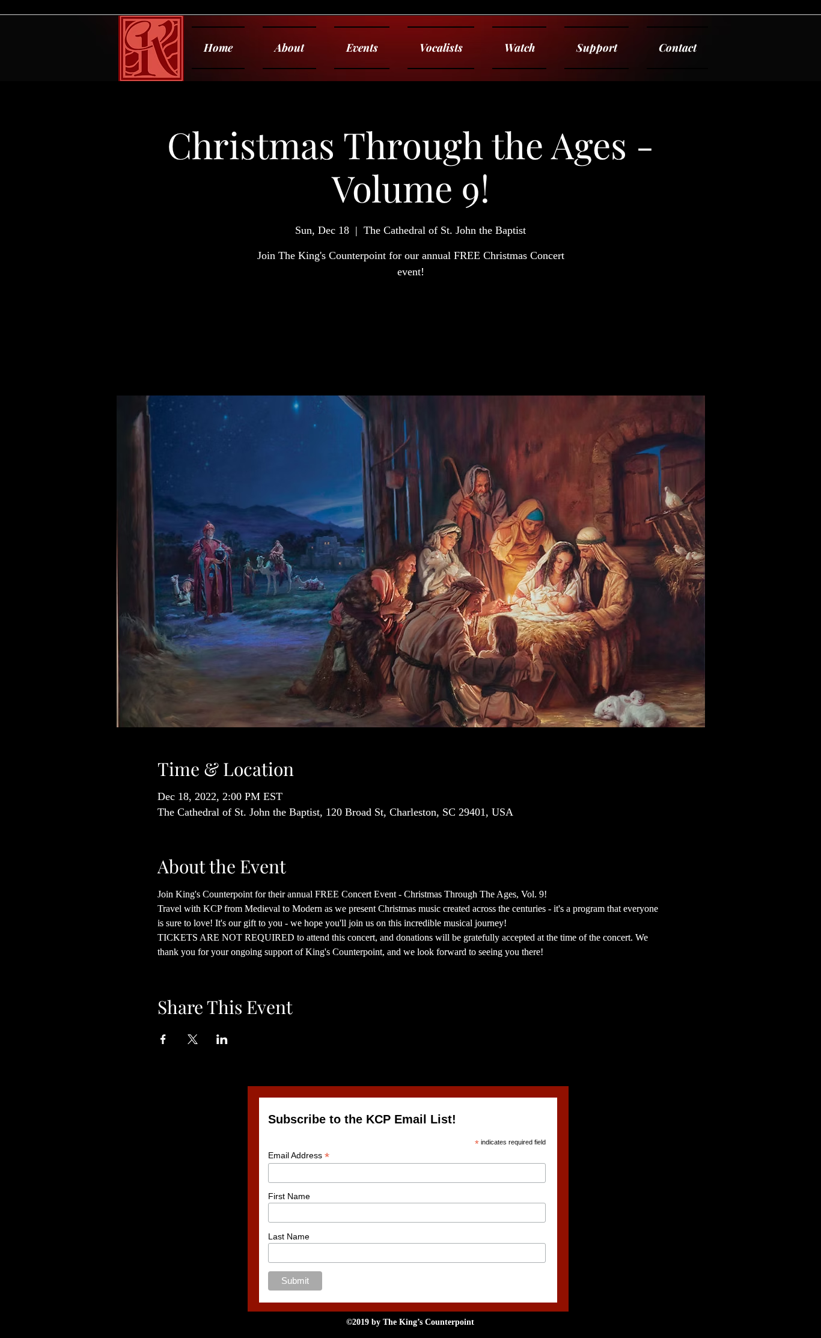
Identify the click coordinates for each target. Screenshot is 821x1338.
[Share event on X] (192, 1039)
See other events (411, 339)
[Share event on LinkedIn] (222, 1039)
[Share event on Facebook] (163, 1039)
